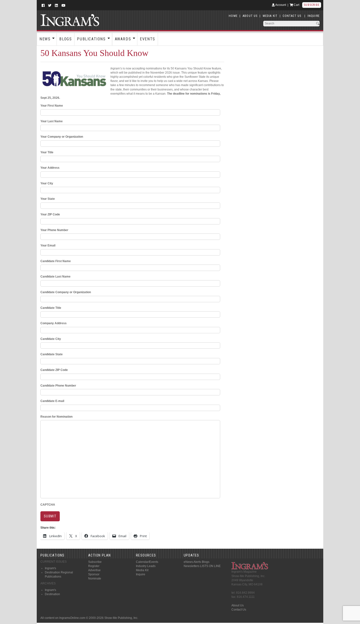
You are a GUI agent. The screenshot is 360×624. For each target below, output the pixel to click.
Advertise (94, 570)
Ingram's (50, 568)
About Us (237, 605)
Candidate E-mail (52, 401)
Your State (47, 199)
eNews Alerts (192, 562)
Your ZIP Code (50, 214)
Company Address (53, 323)
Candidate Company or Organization (65, 292)
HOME (233, 16)
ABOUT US (250, 16)
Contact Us (238, 609)
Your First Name (51, 105)
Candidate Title (50, 308)
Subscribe (312, 5)
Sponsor (93, 574)
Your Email (47, 245)
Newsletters (191, 566)
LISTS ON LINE (210, 566)
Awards (123, 39)
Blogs (65, 39)
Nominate (94, 578)
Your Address (50, 167)
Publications (91, 39)
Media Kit (142, 570)
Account (280, 5)
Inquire (140, 574)
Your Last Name (51, 121)
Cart (296, 5)
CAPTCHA (47, 504)
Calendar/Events (147, 562)
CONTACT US (292, 16)
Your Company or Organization (61, 136)
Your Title (46, 152)
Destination (52, 594)
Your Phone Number (54, 230)
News (44, 39)
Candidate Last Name (55, 276)
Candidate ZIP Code (54, 370)
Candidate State (51, 354)
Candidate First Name (55, 261)
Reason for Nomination (56, 416)
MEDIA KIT (270, 16)
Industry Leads (146, 566)
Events (147, 39)
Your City (46, 183)
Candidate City (50, 339)
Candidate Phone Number (58, 385)
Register (93, 566)
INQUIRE (314, 16)
